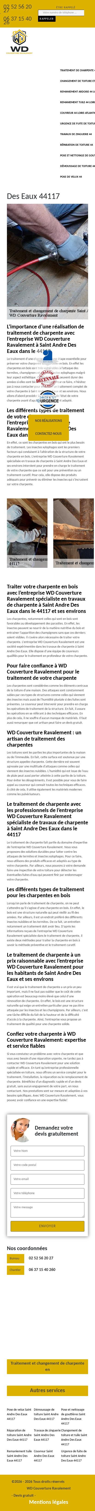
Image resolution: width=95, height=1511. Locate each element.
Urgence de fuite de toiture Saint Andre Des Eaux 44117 (74, 1456)
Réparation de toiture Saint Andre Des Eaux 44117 (19, 1435)
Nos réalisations (48, 421)
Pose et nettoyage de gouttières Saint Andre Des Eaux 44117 (73, 1416)
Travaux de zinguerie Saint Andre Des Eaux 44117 (47, 1435)
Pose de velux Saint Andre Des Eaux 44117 (19, 1414)
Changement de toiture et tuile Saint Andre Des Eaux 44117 (74, 1437)
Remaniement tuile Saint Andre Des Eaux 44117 (19, 1456)
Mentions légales (48, 1502)
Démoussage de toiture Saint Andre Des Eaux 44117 (46, 1414)
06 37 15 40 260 (42, 1270)
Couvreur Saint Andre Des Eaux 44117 (44, 1456)
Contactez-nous (48, 434)
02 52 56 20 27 (41, 1258)
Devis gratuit (24, 1496)
